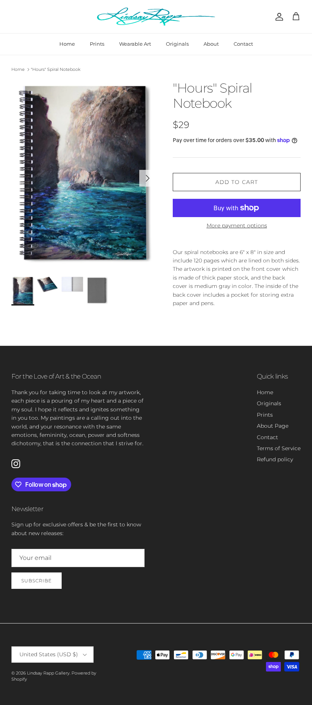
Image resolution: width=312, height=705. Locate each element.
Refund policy (275, 459)
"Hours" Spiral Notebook (55, 69)
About (211, 44)
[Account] (278, 16)
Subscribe (36, 581)
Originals (177, 44)
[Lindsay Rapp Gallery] (156, 17)
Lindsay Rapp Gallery (48, 673)
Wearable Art (135, 44)
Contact (243, 44)
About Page (272, 425)
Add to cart (236, 182)
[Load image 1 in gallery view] (83, 174)
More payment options (237, 225)
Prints (97, 44)
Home (67, 44)
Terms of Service (279, 448)
